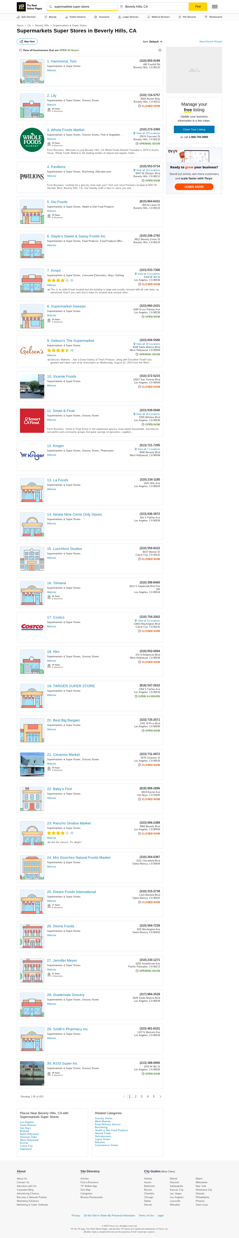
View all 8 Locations (149, 620)
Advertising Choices (28, 1193)
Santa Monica (28, 1125)
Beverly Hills (42, 25)
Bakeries (100, 1142)
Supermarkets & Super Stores (63, 66)
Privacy (76, 1215)
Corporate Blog (25, 1189)
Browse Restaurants (91, 1197)
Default (154, 41)
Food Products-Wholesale (114, 241)
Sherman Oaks (28, 1137)
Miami (199, 1178)
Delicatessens (103, 171)
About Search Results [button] (210, 41)
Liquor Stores (102, 1139)
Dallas (147, 1201)
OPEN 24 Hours (69, 50)
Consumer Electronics (94, 275)
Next (159, 1096)
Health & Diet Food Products (98, 206)
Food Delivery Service (107, 1124)
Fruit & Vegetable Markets (115, 134)
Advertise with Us (26, 1186)
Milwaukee (201, 1182)
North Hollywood (29, 1134)
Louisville (175, 1201)
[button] (215, 6)
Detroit (173, 1178)
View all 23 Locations (148, 133)
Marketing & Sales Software (32, 1204)
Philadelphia (202, 1197)
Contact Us (23, 1182)
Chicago (148, 1197)
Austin (147, 1182)
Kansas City (177, 1189)
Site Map (85, 1189)
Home (20, 25)
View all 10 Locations (148, 170)
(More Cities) (168, 1171)
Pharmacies (107, 450)
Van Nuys (25, 1128)
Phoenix (200, 1201)
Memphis (175, 1204)
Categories (86, 1193)
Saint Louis (202, 1204)
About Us (22, 1178)
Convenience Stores (106, 1145)
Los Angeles (27, 1122)
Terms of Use (146, 1215)
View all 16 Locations (148, 414)
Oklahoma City (204, 1189)
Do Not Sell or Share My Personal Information (109, 1215)
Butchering (88, 171)
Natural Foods (103, 1133)
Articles (84, 1178)
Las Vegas (176, 1193)
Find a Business (89, 1182)
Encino (24, 1143)
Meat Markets (103, 1121)
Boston (148, 1189)
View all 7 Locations (149, 449)
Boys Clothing (116, 275)
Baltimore (149, 1186)
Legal (161, 1215)
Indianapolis (176, 1186)
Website (51, 70)
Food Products (90, 241)
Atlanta (148, 1178)
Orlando (200, 1193)
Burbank (25, 1131)
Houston (174, 1182)
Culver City (26, 1146)
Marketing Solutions (28, 1201)
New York (201, 1186)
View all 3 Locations (149, 273)
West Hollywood (29, 1140)
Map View (29, 41)
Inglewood (26, 1149)
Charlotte (149, 1193)
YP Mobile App (88, 1186)
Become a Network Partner (32, 1197)
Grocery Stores (90, 100)
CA (29, 25)
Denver (148, 1204)
